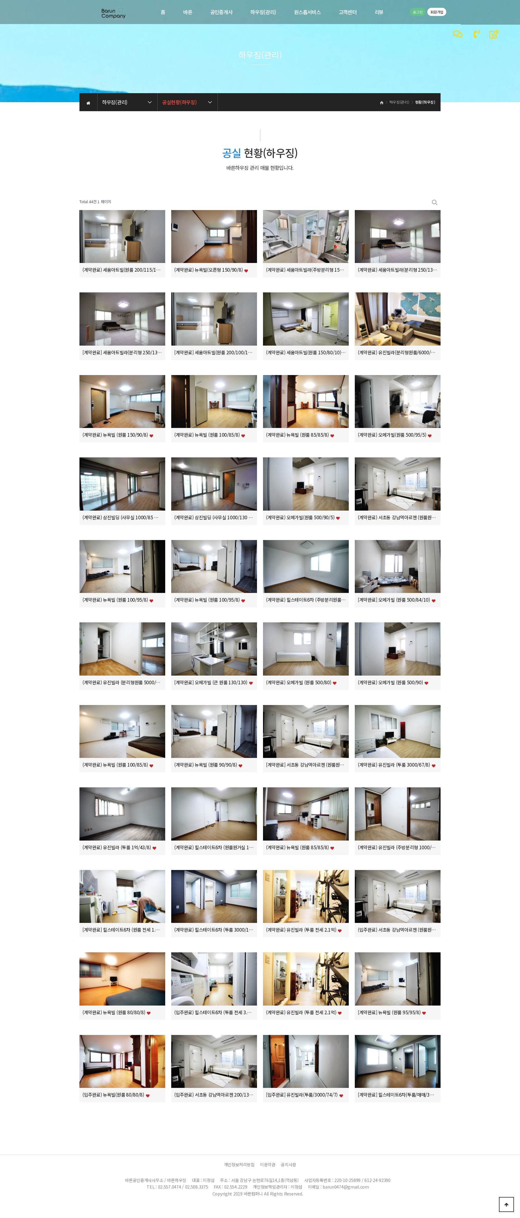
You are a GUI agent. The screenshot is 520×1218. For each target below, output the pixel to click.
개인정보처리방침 (239, 1165)
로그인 (417, 11)
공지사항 (288, 1165)
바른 (187, 12)
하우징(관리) (263, 12)
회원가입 (436, 11)
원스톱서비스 (307, 12)
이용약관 (267, 1165)
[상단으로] (506, 1204)
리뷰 (379, 12)
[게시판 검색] (435, 202)
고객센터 (348, 12)
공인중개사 (221, 12)
